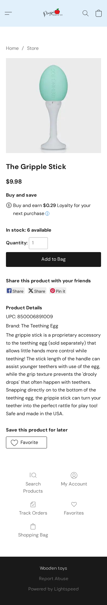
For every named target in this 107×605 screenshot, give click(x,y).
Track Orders (33, 513)
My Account (74, 484)
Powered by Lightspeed (53, 589)
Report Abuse (53, 579)
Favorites (74, 513)
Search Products (33, 487)
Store (33, 48)
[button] (53, 13)
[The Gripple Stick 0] (53, 105)
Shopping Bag (33, 535)
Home (12, 48)
